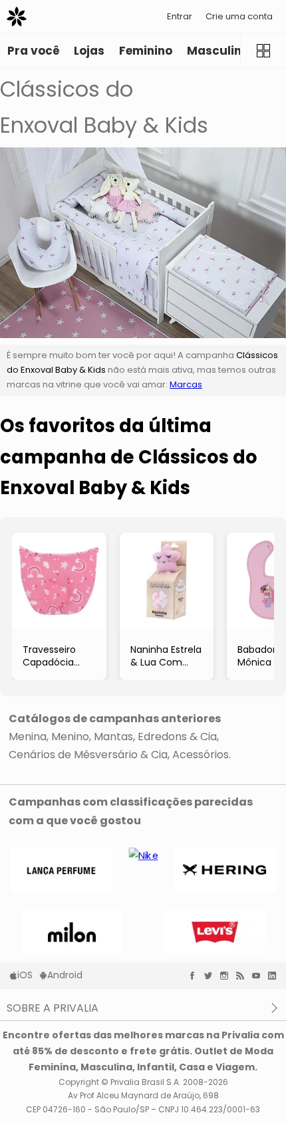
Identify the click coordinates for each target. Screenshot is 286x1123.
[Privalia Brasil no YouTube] (259, 976)
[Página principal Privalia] (17, 17)
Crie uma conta (239, 16)
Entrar (179, 16)
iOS (25, 975)
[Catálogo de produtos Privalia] (263, 50)
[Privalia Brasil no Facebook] (196, 976)
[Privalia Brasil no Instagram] (227, 976)
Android (64, 975)
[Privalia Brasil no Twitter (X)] (211, 976)
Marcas (186, 384)
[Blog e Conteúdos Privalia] (243, 976)
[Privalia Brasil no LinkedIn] (275, 976)
